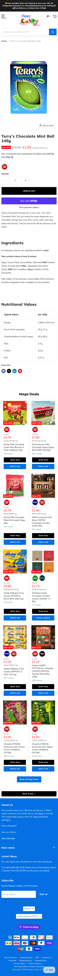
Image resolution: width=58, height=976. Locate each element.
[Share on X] (9, 371)
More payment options (29, 207)
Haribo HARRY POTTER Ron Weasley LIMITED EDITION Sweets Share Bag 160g (42, 671)
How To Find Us (10, 957)
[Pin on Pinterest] (20, 371)
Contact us (46, 957)
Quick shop (15, 460)
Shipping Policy (25, 960)
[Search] (53, 32)
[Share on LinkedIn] (14, 371)
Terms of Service (35, 963)
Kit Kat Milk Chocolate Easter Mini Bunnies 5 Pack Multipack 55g (14, 447)
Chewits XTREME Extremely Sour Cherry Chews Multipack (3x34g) (14, 748)
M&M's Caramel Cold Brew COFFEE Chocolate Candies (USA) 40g (42, 521)
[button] (49, 16)
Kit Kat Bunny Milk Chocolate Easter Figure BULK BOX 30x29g (43, 447)
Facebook (12, 960)
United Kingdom (28, 916)
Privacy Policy (19, 963)
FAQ (37, 957)
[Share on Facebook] (3, 371)
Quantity (5, 174)
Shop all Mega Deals (29, 779)
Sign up (43, 894)
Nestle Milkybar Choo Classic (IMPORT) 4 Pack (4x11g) (14, 671)
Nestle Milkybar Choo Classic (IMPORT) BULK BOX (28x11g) (14, 596)
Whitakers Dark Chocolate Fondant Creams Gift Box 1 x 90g (41, 597)
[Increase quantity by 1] (26, 180)
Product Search (26, 957)
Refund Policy (40, 960)
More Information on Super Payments (29, 966)
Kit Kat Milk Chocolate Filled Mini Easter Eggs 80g (14, 520)
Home (4, 41)
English (28, 908)
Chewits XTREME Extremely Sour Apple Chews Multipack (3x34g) (42, 748)
